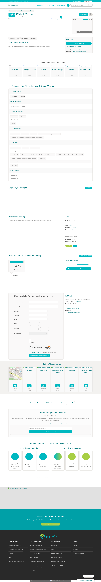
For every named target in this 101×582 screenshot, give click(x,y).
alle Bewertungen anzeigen (84, 31)
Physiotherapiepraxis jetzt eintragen (51, 524)
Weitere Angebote (15, 101)
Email (15, 319)
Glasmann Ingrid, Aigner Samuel (86, 371)
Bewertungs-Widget (34, 557)
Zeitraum (16, 328)
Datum (15, 323)
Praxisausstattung (17, 111)
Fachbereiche (16, 129)
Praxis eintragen (60, 5)
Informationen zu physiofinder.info (16, 561)
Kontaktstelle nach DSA (56, 557)
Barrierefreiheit (89, 576)
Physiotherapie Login (76, 1)
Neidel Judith (43, 370)
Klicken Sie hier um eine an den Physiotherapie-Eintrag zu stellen (51, 423)
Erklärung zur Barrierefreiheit (58, 561)
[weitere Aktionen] (91, 14)
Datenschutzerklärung (36, 352)
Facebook (75, 545)
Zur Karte (69, 306)
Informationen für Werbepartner (37, 566)
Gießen (70, 225)
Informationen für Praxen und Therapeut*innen (37, 562)
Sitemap (53, 569)
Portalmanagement (55, 573)
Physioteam (72, 370)
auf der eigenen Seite (72, 464)
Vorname (16, 311)
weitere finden (29, 464)
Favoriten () (86, 580)
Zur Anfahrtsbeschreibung (73, 308)
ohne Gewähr (59, 403)
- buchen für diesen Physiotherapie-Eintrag (86, 464)
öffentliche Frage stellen (51, 431)
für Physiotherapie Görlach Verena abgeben (15, 465)
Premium (89, 64)
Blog (46, 5)
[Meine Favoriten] (68, 5)
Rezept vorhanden (18, 338)
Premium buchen (35, 553)
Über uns (51, 5)
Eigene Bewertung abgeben (86, 255)
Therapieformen (17, 91)
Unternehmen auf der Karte (15, 545)
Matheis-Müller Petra (85, 69)
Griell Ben (15, 382)
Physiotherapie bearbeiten (36, 545)
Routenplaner (89, 187)
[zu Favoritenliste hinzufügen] (10, 20)
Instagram (75, 549)
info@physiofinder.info (79, 553)
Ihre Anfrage (17, 306)
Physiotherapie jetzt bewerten (79, 268)
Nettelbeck (71, 69)
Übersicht (15, 142)
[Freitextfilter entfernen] (88, 5)
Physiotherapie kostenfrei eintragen (38, 549)
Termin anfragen (83, 14)
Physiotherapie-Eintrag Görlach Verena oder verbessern (58, 465)
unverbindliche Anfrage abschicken (39, 355)
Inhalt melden (70, 403)
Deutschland (71, 229)
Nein (32, 342)
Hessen (74, 227)
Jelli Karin (43, 69)
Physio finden (39, 5)
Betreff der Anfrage (19, 302)
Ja (32, 340)
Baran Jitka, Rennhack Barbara (57, 371)
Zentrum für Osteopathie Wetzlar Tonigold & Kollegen (57, 70)
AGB (52, 549)
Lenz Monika (29, 370)
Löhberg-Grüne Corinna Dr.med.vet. (30, 70)
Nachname (17, 315)
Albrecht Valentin (16, 69)
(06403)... (72, 49)
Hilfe (82, 1)
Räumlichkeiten (15, 170)
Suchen (91, 5)
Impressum (54, 545)
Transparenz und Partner (57, 565)
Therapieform (17, 333)
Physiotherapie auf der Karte (74, 46)
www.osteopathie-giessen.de (80, 51)
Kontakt (75, 245)
